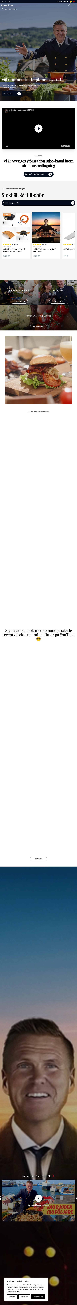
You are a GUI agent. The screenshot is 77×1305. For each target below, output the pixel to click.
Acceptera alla (38, 1296)
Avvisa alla (24, 1296)
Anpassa (12, 1296)
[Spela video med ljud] (38, 128)
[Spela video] (38, 1198)
